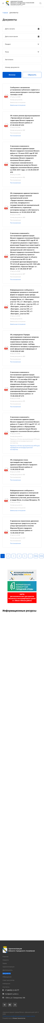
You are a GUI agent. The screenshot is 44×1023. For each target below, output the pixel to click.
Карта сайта (30, 1016)
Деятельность (7, 970)
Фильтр (12, 75)
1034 (36, 556)
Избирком (6, 983)
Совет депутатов (8, 980)
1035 (41, 556)
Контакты (6, 987)
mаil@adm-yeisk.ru (11, 994)
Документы (7, 973)
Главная (5, 956)
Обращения (7, 977)
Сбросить (32, 75)
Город (5, 963)
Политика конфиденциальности (14, 1016)
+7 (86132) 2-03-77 (12, 990)
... (30, 556)
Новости (6, 960)
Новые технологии (19, 1018)
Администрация (8, 967)
